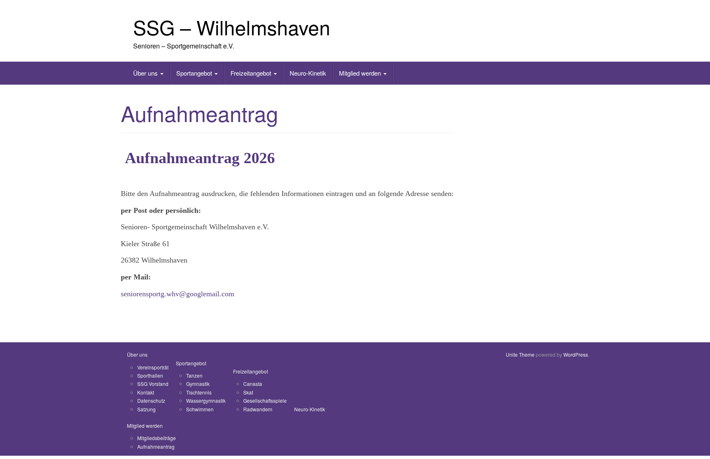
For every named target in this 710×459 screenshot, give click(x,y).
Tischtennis (199, 392)
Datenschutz (151, 400)
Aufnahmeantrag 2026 (200, 157)
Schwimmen (200, 409)
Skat (248, 392)
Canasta (252, 383)
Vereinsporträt (152, 367)
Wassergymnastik (206, 400)
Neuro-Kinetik (308, 73)
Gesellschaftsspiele (265, 400)
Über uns (146, 73)
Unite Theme (520, 354)
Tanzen (194, 375)
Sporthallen (150, 375)
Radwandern (257, 409)
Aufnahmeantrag (156, 446)
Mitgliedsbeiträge (156, 437)
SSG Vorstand (152, 383)
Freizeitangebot (252, 73)
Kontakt (145, 392)
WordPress (575, 354)
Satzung (146, 409)
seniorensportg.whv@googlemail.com (177, 294)
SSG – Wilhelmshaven (231, 27)
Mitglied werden (361, 73)
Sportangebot (195, 73)
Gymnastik (198, 383)
